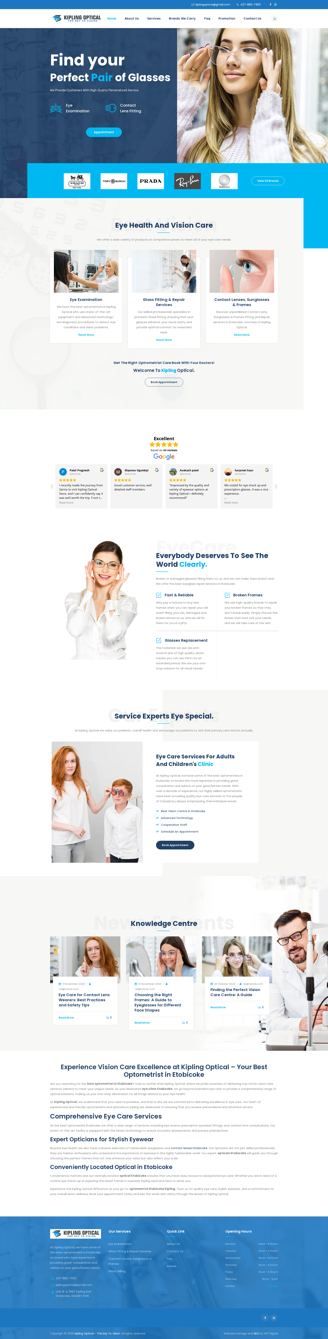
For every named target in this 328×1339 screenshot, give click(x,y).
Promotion (226, 18)
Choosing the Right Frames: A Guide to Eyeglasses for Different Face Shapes (158, 1002)
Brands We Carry (182, 18)
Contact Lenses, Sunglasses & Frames (242, 302)
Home (111, 18)
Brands (172, 1266)
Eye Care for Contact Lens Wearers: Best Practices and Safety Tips (84, 1000)
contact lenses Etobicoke (189, 1148)
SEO (256, 1333)
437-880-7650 (250, 4)
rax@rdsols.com (69, 989)
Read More (86, 335)
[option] (77, 181)
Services (154, 18)
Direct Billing (117, 1271)
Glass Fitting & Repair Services (164, 302)
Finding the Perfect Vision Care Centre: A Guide (235, 992)
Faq (207, 18)
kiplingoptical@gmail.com (213, 4)
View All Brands (268, 181)
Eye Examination (86, 299)
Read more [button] (66, 502)
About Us (132, 18)
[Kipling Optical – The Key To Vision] (76, 18)
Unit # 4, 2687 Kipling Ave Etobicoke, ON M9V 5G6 (73, 1293)
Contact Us (252, 18)
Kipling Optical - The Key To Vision (97, 1333)
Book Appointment (164, 382)
